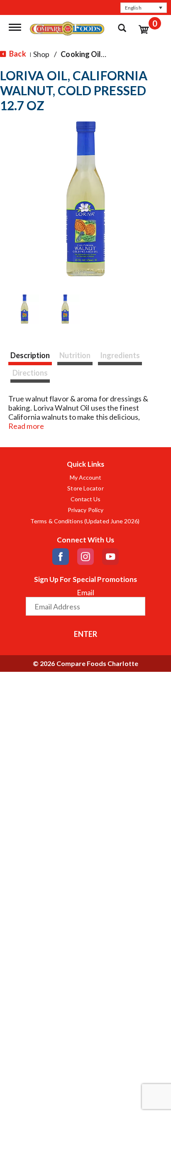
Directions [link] (30, 372)
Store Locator (85, 488)
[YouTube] (110, 556)
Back (17, 53)
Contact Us (86, 499)
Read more (26, 426)
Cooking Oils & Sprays (98, 54)
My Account (86, 477)
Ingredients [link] (120, 355)
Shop (41, 54)
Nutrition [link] (74, 355)
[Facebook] (60, 556)
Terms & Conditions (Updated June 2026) (85, 521)
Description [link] (30, 355)
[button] (143, 7)
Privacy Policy (85, 510)
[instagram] (85, 556)
